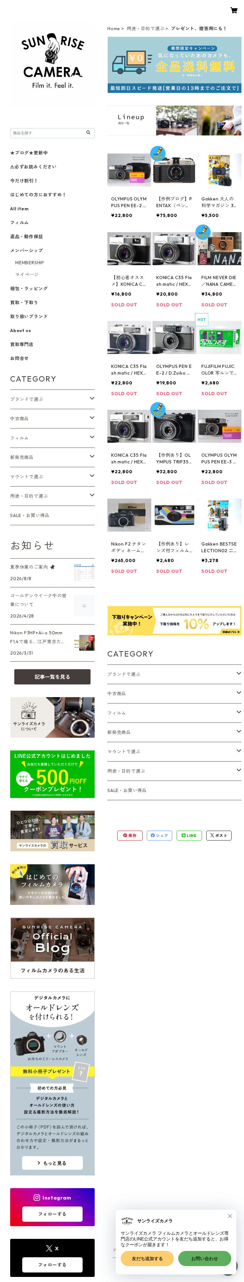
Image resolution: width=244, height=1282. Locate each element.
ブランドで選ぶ (123, 674)
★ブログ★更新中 (29, 153)
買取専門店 (22, 344)
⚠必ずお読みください (33, 167)
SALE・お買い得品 (127, 790)
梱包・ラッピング (29, 288)
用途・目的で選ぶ (145, 28)
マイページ (27, 275)
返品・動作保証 (26, 236)
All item (19, 209)
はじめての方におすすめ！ (38, 195)
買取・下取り (24, 302)
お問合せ (19, 358)
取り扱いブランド (29, 316)
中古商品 (116, 694)
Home (113, 28)
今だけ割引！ (24, 181)
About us (20, 330)
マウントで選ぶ (123, 752)
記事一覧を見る (52, 677)
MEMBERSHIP (29, 262)
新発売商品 (119, 732)
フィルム (116, 713)
